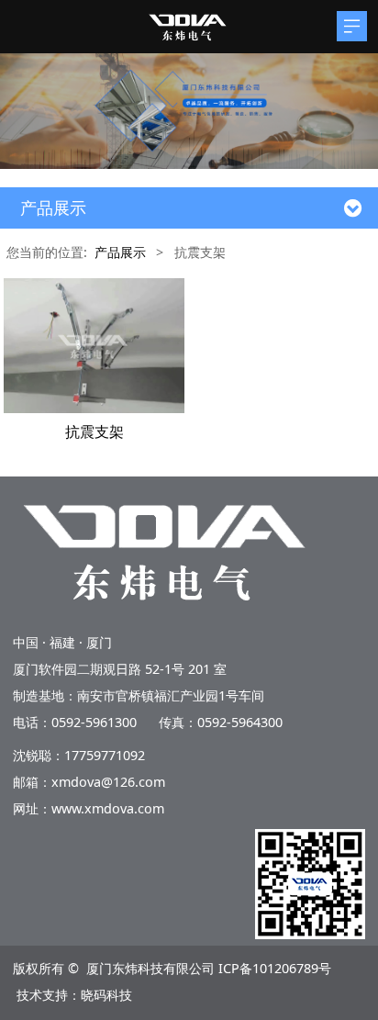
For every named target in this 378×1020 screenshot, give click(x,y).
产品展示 (120, 252)
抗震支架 (94, 431)
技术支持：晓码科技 (74, 994)
